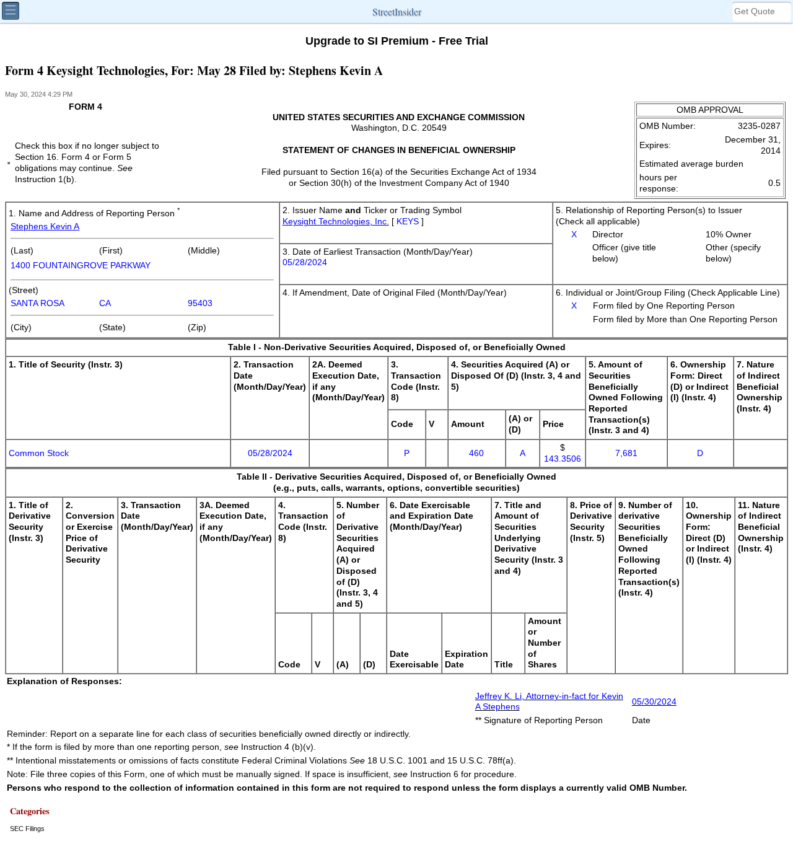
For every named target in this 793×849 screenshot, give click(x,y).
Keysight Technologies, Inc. (336, 221)
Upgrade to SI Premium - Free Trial (396, 41)
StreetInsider (396, 11)
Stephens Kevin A (45, 226)
